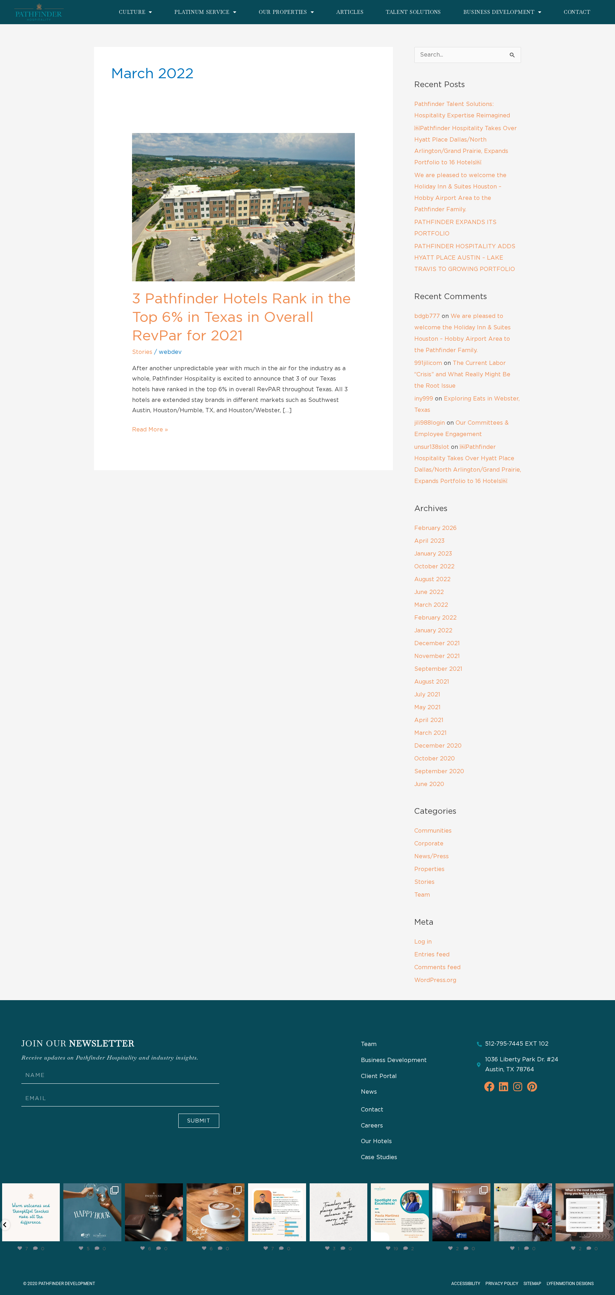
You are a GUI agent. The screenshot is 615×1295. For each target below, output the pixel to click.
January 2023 (433, 554)
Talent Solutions (413, 12)
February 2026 (435, 528)
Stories (142, 352)
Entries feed (432, 954)
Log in (423, 942)
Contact (577, 12)
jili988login (429, 423)
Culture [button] (132, 12)
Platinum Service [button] (201, 12)
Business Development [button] (499, 12)
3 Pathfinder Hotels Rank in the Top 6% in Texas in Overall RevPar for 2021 (241, 317)
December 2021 (437, 643)
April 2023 (429, 541)
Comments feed (437, 967)
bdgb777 (427, 316)
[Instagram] (53, 1234)
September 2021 (438, 669)
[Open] (31, 1212)
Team (422, 895)
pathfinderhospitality (30, 1189)
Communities (433, 831)
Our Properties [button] (283, 12)
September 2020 (439, 771)
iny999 (423, 399)
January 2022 (433, 630)
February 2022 (435, 618)
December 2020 (438, 746)
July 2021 (427, 694)
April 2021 (428, 720)
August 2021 (431, 682)
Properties (429, 869)
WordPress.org (435, 980)
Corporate (428, 843)
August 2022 (432, 579)
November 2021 (437, 656)
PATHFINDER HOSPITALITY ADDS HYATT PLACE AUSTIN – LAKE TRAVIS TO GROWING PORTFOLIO (464, 258)
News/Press (431, 856)
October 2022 (434, 566)
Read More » (150, 428)
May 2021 (427, 707)
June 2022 (429, 592)
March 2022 (431, 605)
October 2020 (434, 758)
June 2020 (429, 784)
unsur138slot (431, 447)
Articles (350, 12)
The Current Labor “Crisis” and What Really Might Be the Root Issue (462, 374)
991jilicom (428, 363)
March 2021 (430, 733)
